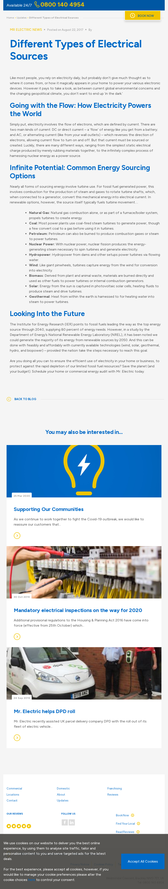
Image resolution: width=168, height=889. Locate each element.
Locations (13, 794)
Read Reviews (125, 832)
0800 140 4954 (62, 4)
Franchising (114, 788)
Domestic (63, 788)
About (61, 794)
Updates (21, 17)
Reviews (112, 794)
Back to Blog (25, 399)
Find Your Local (125, 823)
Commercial (14, 788)
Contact (12, 800)
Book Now (146, 15)
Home (10, 17)
